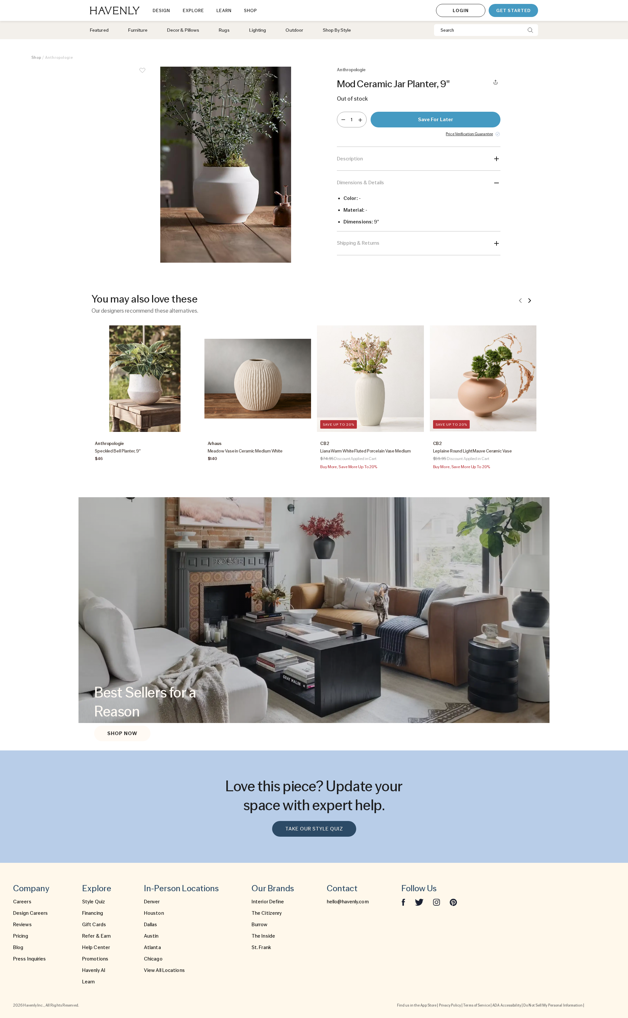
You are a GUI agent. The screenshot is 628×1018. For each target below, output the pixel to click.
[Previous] (520, 300)
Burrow (260, 925)
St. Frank (261, 947)
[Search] (530, 30)
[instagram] (436, 902)
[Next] (529, 300)
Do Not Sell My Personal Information (553, 1005)
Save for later (435, 120)
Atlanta (152, 947)
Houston (154, 913)
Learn (88, 982)
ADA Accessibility (506, 1005)
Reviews (22, 925)
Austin (151, 936)
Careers (22, 902)
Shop (36, 57)
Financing (92, 913)
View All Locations (164, 970)
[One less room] (343, 119)
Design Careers (30, 913)
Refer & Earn (96, 936)
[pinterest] (453, 902)
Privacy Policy (450, 1005)
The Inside (263, 936)
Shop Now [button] (122, 733)
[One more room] (360, 119)
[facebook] (403, 902)
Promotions (95, 959)
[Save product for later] (142, 74)
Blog (18, 947)
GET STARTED (513, 10)
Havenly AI (93, 970)
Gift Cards (94, 925)
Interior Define (268, 902)
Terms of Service (476, 1005)
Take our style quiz (314, 829)
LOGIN (461, 10)
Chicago (153, 959)
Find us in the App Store (416, 1005)
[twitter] (419, 902)
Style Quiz (93, 902)
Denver (152, 902)
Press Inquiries (29, 959)
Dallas (150, 925)
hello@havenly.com (348, 902)
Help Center (96, 947)
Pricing (20, 936)
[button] (226, 165)
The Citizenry (267, 913)
